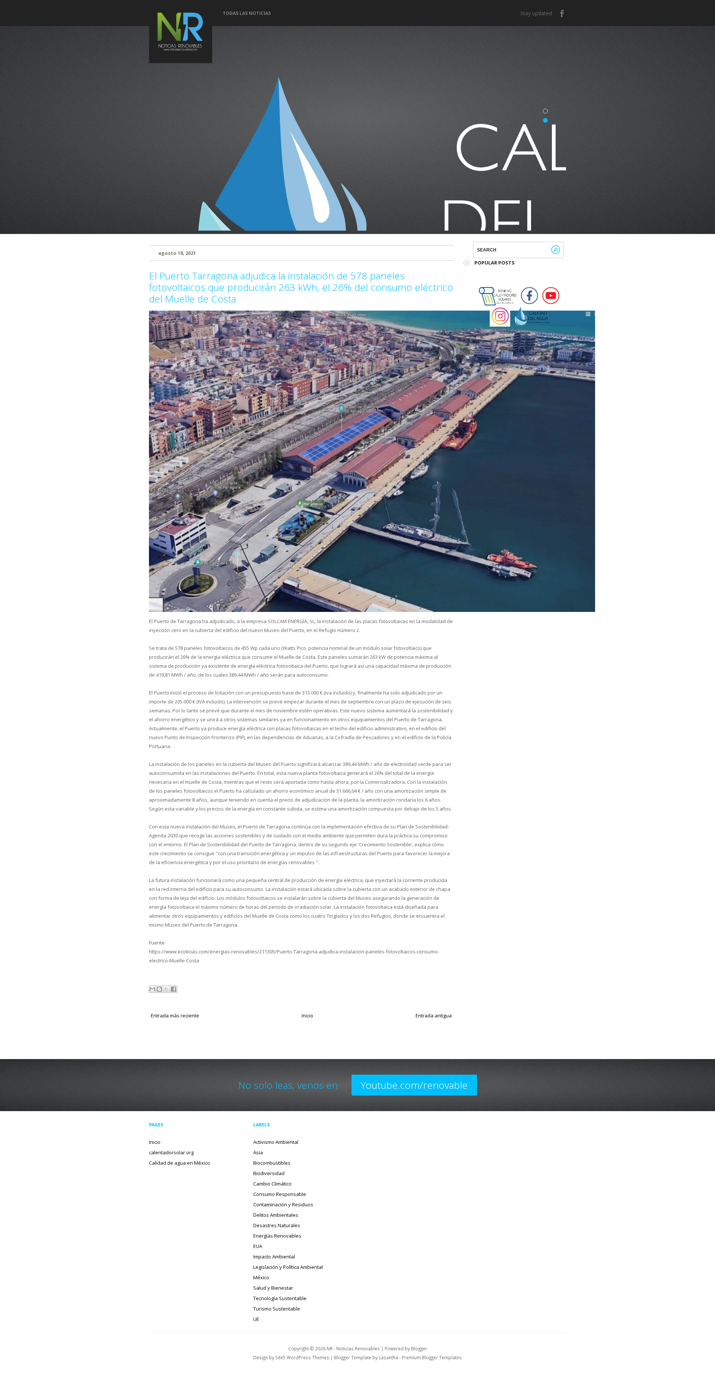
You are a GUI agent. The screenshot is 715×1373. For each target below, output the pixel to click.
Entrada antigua (434, 1015)
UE (256, 1319)
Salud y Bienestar (273, 1287)
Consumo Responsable (279, 1194)
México (261, 1277)
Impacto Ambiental (274, 1256)
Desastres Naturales (276, 1225)
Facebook (562, 13)
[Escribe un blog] (159, 989)
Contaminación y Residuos (283, 1204)
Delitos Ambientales (275, 1215)
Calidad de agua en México (179, 1162)
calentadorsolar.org (171, 1152)
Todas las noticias (247, 13)
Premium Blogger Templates (432, 1357)
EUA (257, 1246)
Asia (258, 1152)
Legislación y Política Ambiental (288, 1267)
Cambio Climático (272, 1183)
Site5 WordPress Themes (302, 1357)
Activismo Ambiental (275, 1142)
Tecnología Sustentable (279, 1298)
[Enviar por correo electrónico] (152, 989)
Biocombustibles (271, 1162)
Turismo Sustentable (276, 1308)
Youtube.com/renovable (414, 1085)
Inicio (307, 1015)
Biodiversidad (269, 1173)
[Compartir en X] (166, 989)
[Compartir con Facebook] (173, 989)
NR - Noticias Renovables (353, 1348)
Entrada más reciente (175, 1015)
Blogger (419, 1348)
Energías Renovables (277, 1235)
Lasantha (388, 1357)
